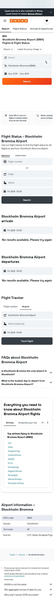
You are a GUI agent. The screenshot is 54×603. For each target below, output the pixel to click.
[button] (51, 12)
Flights (12, 555)
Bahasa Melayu (35, 13)
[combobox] (29, 174)
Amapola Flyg (14, 451)
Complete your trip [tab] (27, 422)
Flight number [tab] (11, 306)
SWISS (11, 459)
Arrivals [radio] (5, 156)
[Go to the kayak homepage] (19, 20)
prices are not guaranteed (14, 576)
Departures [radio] (20, 156)
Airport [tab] (25, 306)
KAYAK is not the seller (15, 584)
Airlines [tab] (10, 422)
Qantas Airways (15, 479)
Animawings (13, 467)
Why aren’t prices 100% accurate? (21, 594)
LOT (10, 443)
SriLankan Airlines (16, 483)
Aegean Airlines (15, 471)
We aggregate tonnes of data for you (22, 589)
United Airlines (14, 455)
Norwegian (13, 475)
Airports (22, 555)
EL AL (10, 463)
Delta (10, 447)
